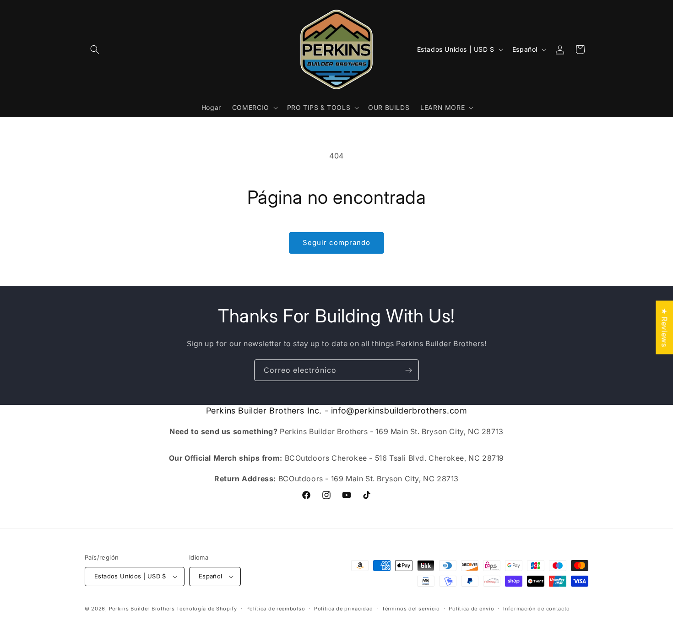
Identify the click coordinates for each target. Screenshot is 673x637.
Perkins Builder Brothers (142, 608)
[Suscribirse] (408, 370)
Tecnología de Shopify (206, 608)
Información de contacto (536, 608)
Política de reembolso (275, 608)
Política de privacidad (343, 608)
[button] (95, 49)
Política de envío (471, 608)
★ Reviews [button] (664, 327)
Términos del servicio (411, 608)
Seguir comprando (336, 242)
